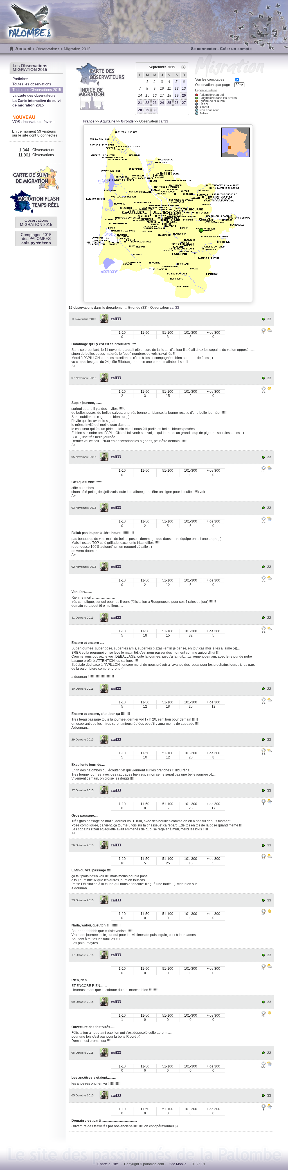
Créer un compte (236, 48)
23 (155, 103)
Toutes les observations (31, 84)
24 (162, 103)
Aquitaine (107, 121)
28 (140, 110)
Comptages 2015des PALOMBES (36, 238)
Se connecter (203, 48)
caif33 (163, 121)
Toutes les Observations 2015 (36, 90)
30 (155, 110)
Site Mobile (177, 1164)
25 (169, 103)
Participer (20, 79)
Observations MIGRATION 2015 (36, 222)
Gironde (127, 121)
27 (184, 103)
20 (184, 95)
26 (177, 103)
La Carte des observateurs (33, 95)
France (88, 121)
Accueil (23, 48)
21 (140, 103)
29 (147, 110)
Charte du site (108, 1164)
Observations (47, 49)
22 (147, 103)
